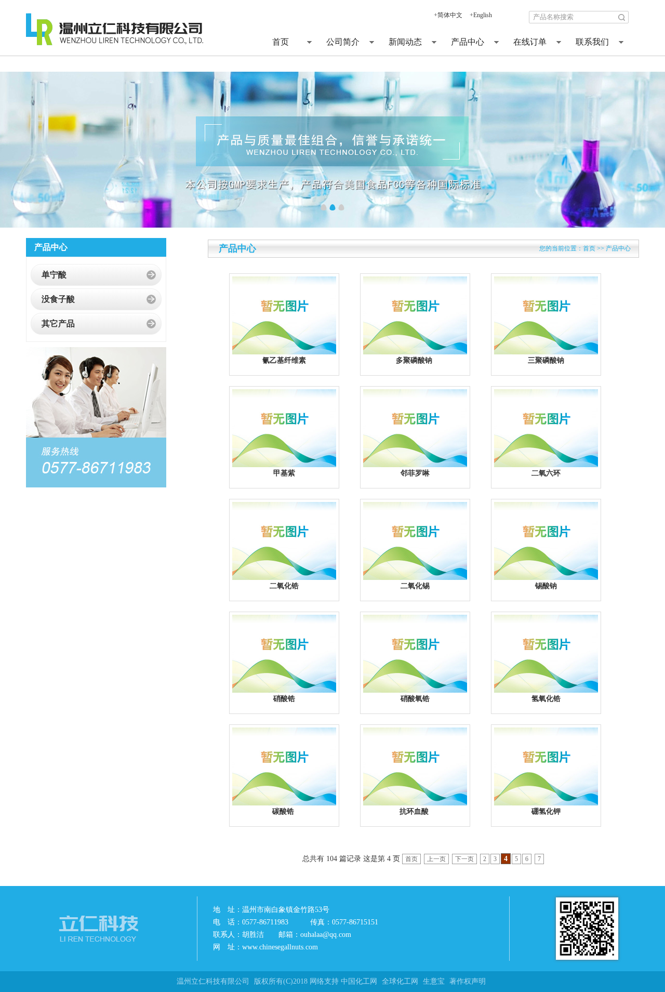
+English (481, 15)
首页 (280, 41)
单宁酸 (54, 274)
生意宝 (434, 981)
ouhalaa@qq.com (325, 934)
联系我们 (592, 41)
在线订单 (530, 41)
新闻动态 (405, 41)
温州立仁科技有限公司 (213, 981)
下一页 (464, 859)
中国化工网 (359, 981)
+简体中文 (448, 15)
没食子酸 (58, 299)
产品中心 (467, 41)
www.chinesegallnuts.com (280, 947)
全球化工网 (400, 981)
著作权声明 (467, 981)
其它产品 (58, 323)
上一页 (436, 859)
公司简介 (343, 41)
